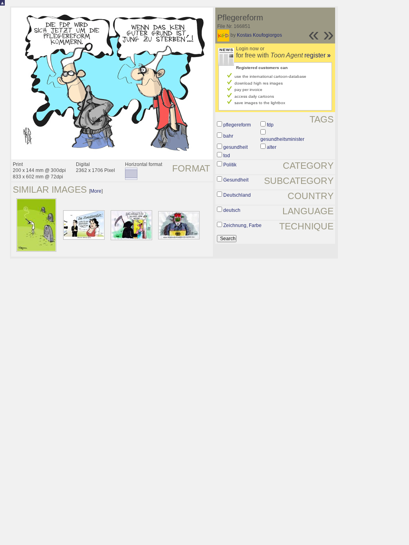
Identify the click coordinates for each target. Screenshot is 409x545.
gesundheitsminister (282, 139)
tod (226, 155)
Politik (229, 165)
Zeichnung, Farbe (242, 225)
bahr (228, 136)
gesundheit (235, 147)
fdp (270, 125)
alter (271, 147)
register (317, 55)
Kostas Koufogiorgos (259, 35)
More (95, 191)
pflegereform (237, 125)
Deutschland (237, 195)
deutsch (231, 210)
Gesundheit (235, 180)
